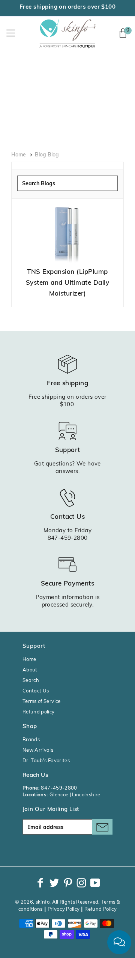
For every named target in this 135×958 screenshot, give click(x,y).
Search (30, 680)
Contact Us (35, 691)
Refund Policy (100, 909)
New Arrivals (37, 750)
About (30, 670)
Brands (31, 739)
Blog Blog (47, 155)
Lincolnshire (86, 795)
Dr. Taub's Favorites (46, 760)
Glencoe (60, 795)
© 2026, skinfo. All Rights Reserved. (57, 902)
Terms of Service (41, 701)
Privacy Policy (64, 909)
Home (18, 155)
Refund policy (38, 712)
